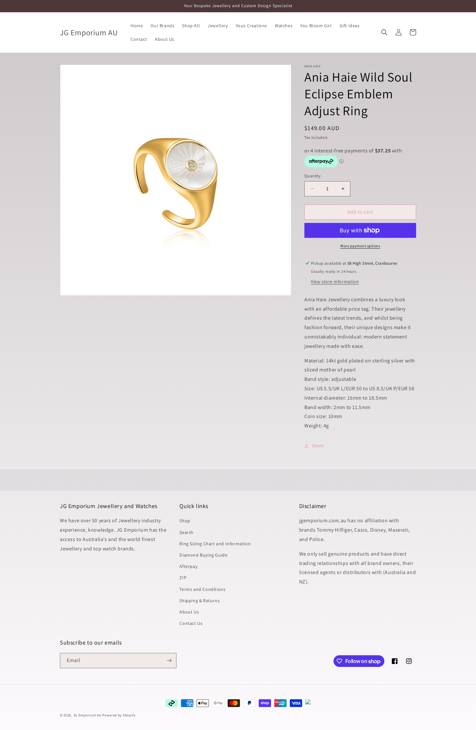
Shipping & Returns (199, 600)
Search (186, 532)
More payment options (360, 245)
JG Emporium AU (87, 715)
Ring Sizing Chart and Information (215, 544)
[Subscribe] (169, 660)
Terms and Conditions (202, 589)
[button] (384, 32)
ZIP (183, 578)
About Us (189, 612)
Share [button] (318, 445)
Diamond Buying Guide (203, 555)
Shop (184, 521)
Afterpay (188, 566)
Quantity (312, 176)
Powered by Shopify (119, 715)
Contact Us (190, 623)
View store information (335, 281)
